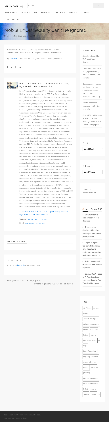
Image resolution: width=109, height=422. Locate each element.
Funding (46, 12)
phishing (86, 373)
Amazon (96, 308)
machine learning (89, 362)
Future (85, 335)
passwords (94, 367)
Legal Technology (90, 351)
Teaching (59, 12)
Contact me (13, 19)
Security (46, 53)
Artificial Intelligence (90, 319)
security (94, 389)
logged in (21, 265)
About (87, 12)
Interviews (11, 12)
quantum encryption (90, 384)
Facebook (94, 330)
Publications (29, 12)
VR (99, 394)
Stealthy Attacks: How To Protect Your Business (91, 59)
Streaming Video (89, 394)
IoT (99, 340)
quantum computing (90, 378)
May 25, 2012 (25, 53)
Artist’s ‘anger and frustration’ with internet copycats (92, 106)
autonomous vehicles (91, 324)
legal (85, 346)
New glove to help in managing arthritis (23, 280)
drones (85, 330)
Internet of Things (89, 340)
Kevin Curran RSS (93, 209)
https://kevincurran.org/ (38, 219)
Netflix (85, 367)
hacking (93, 335)
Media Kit (74, 12)
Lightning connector (90, 357)
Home (6, 36)
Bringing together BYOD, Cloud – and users (54, 284)
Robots (86, 389)
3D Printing (87, 308)
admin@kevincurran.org (35, 223)
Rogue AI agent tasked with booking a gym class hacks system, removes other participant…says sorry (92, 90)
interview (13, 58)
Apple (85, 313)
